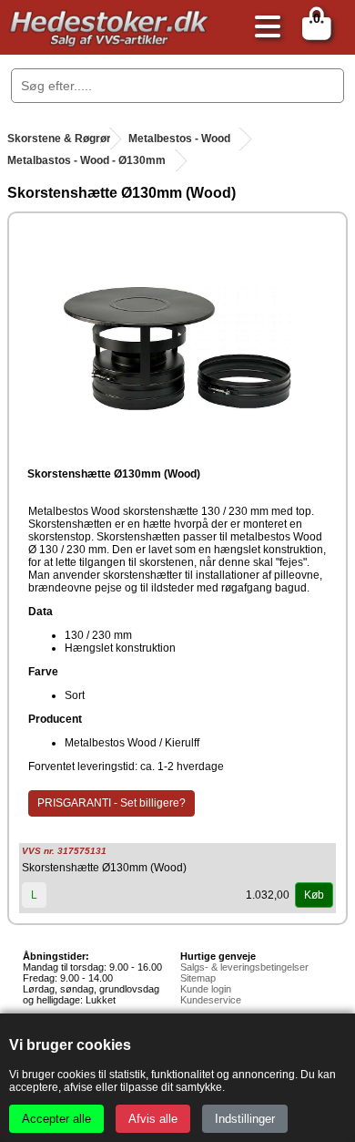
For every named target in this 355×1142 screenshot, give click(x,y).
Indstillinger (245, 1119)
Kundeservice (210, 999)
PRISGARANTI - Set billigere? (111, 803)
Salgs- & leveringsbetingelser (244, 967)
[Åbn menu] (263, 28)
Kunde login (205, 988)
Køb (314, 895)
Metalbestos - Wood (179, 138)
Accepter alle (56, 1119)
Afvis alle (153, 1119)
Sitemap (198, 977)
